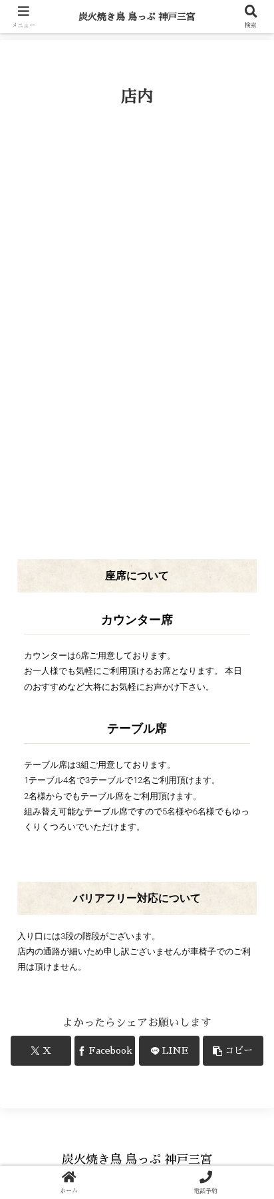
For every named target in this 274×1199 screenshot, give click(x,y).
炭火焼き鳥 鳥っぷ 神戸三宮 (137, 16)
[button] (233, 1051)
